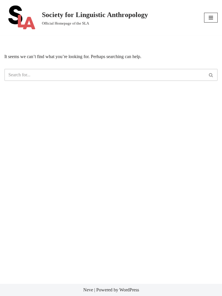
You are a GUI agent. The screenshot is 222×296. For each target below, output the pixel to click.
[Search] (211, 75)
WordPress (129, 289)
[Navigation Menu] (211, 18)
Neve (88, 289)
